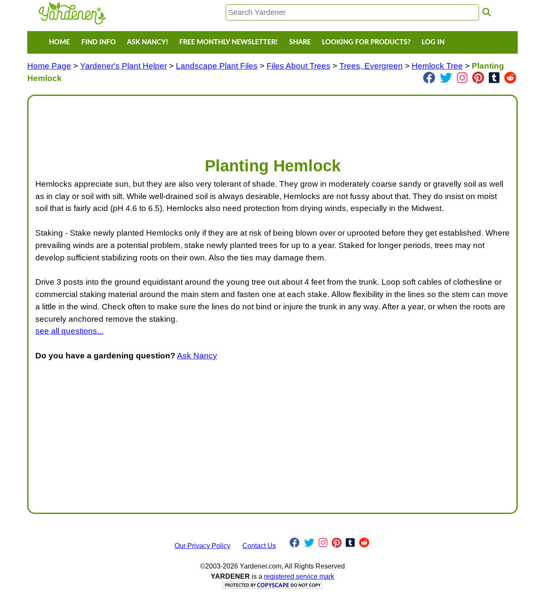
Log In (433, 42)
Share (300, 42)
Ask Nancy (197, 355)
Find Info (98, 42)
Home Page (49, 65)
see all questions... (69, 330)
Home (59, 42)
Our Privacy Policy (202, 545)
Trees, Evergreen (371, 65)
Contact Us (259, 545)
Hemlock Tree (437, 65)
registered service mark (299, 576)
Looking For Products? (366, 42)
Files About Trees (298, 65)
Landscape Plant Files (217, 65)
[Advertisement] (272, 122)
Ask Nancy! (147, 42)
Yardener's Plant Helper (123, 65)
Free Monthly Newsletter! (228, 42)
